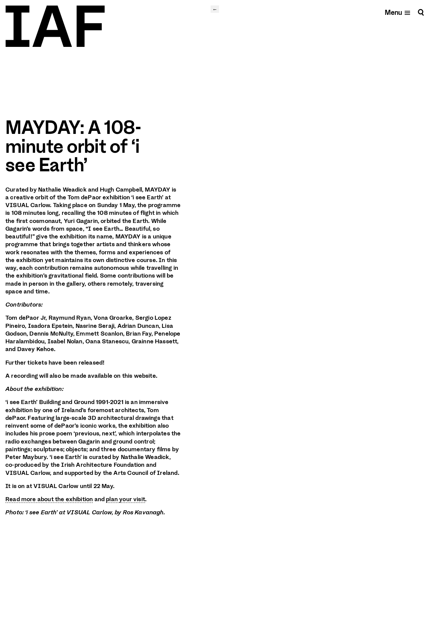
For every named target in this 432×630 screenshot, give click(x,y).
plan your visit (125, 499)
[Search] (421, 12)
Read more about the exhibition (49, 499)
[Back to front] (55, 26)
